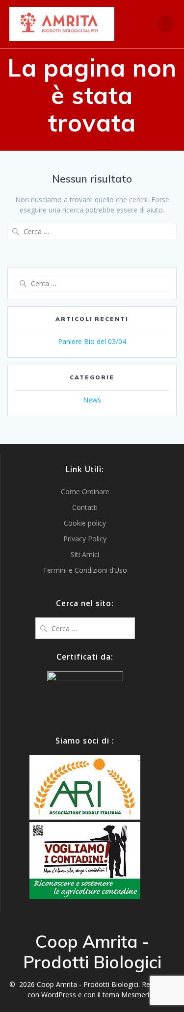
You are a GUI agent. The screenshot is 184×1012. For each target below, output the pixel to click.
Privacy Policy (84, 538)
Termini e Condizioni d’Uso (85, 570)
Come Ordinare (85, 491)
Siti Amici (85, 554)
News (92, 399)
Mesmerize (139, 994)
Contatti (85, 507)
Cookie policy (85, 523)
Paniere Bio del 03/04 (92, 341)
